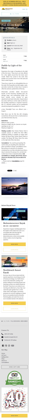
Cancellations (15, 161)
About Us (4, 360)
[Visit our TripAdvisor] (12, 346)
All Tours (7, 321)
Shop (2, 359)
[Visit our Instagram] (9, 346)
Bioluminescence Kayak (14, 223)
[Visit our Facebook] (3, 346)
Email (15, 170)
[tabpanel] (14, 186)
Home (3, 353)
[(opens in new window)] (14, 371)
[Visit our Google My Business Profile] (6, 346)
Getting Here (4, 357)
